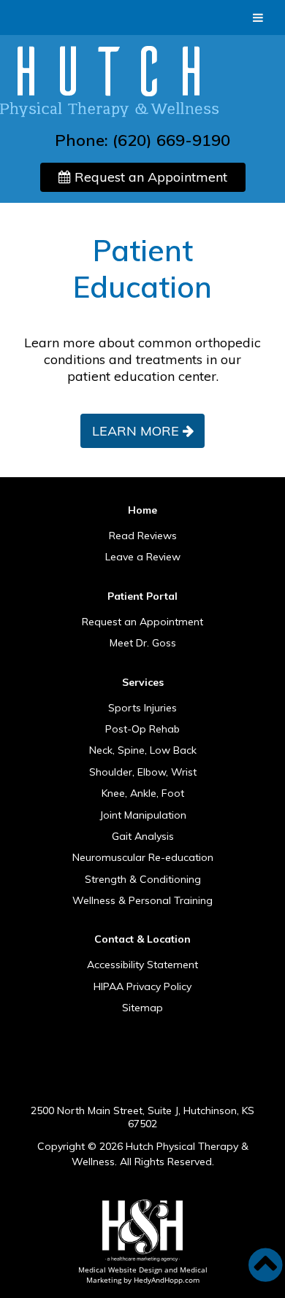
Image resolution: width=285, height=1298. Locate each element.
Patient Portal (142, 596)
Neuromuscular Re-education (142, 858)
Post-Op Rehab (142, 729)
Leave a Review (142, 557)
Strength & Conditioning (143, 880)
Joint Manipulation (142, 816)
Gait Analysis (143, 837)
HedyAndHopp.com (167, 1280)
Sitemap (142, 1008)
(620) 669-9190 (171, 140)
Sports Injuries (142, 708)
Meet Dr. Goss (143, 643)
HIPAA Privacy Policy (142, 987)
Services (143, 682)
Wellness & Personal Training (142, 901)
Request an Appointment (149, 177)
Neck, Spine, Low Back (143, 751)
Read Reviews (143, 536)
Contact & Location (142, 939)
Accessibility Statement (142, 965)
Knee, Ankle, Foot (143, 794)
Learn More (135, 430)
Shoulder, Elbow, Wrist (143, 773)
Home (142, 510)
